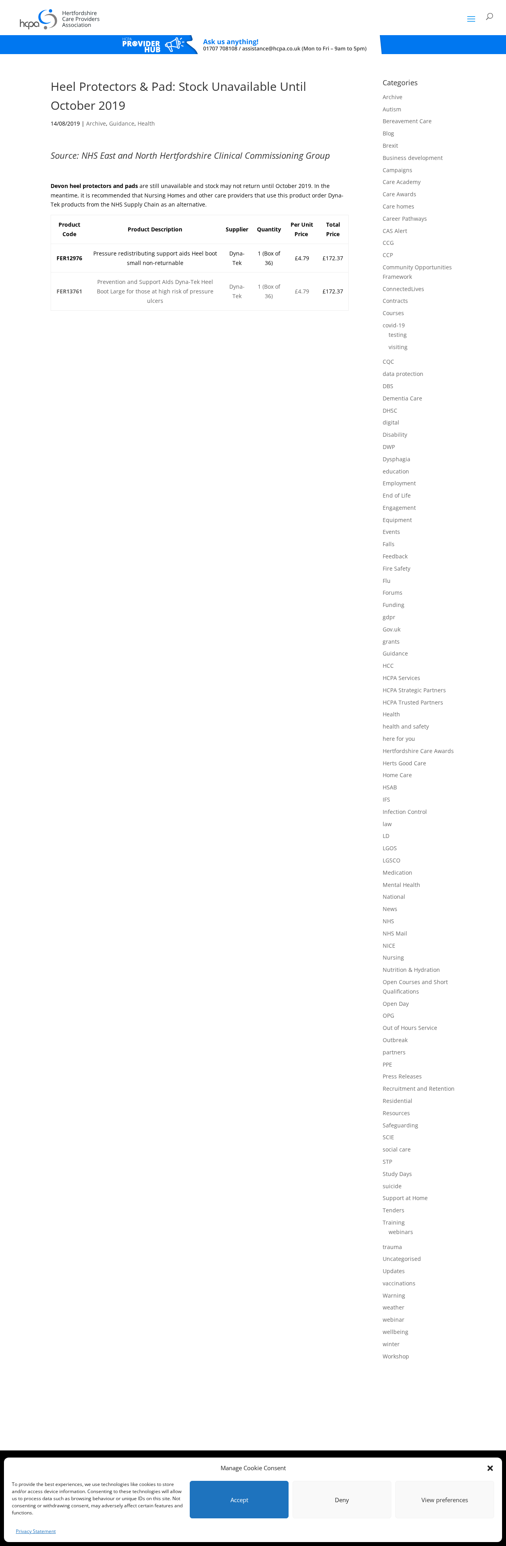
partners (394, 1052)
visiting (398, 347)
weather (393, 1307)
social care (397, 1149)
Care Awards (399, 194)
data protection (403, 374)
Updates (394, 1271)
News (390, 909)
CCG (388, 242)
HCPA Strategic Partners (414, 690)
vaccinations (399, 1283)
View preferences (444, 1500)
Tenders (393, 1210)
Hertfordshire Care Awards (418, 751)
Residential (397, 1101)
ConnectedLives (403, 289)
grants (391, 641)
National (394, 896)
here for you (399, 738)
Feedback (395, 556)
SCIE (388, 1137)
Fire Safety (396, 568)
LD (386, 836)
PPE (387, 1064)
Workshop (396, 1356)
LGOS (390, 848)
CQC (388, 361)
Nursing (393, 957)
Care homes (398, 206)
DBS (388, 386)
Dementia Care (402, 398)
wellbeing (395, 1332)
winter (391, 1344)
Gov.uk (391, 629)
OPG (388, 1015)
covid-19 (394, 325)
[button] (490, 1468)
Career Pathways (405, 218)
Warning (394, 1295)
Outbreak (395, 1040)
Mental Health (401, 885)
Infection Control (405, 811)
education (396, 471)
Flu (387, 580)
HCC (388, 665)
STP (387, 1161)
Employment (399, 483)
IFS (386, 799)
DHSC (390, 410)
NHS (388, 921)
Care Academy (402, 182)
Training (394, 1222)
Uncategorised (402, 1258)
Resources (396, 1113)
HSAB (390, 787)
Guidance (121, 123)
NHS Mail (395, 933)
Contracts (395, 300)
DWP (389, 447)
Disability (395, 434)
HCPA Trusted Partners (413, 702)
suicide (392, 1186)
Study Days (397, 1174)
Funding (393, 605)
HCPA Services (401, 678)
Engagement (399, 507)
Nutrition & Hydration (411, 969)
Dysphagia (396, 459)
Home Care (397, 775)
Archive (96, 123)
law (387, 824)
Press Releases (402, 1076)
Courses (393, 313)
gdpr (389, 617)
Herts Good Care (404, 763)
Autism (392, 109)
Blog (388, 133)
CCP (388, 255)
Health (146, 123)
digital (391, 422)
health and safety (406, 726)
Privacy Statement (36, 1531)
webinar (393, 1319)
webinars (401, 1232)
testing (398, 334)
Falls (389, 544)
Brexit (390, 145)
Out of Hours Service (410, 1027)
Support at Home (405, 1198)
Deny (342, 1500)
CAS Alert (395, 231)
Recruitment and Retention (419, 1088)
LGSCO (391, 860)
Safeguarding (400, 1125)
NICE (389, 945)
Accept (239, 1500)
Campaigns (397, 170)
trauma (392, 1247)
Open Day (396, 1003)
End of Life (397, 495)
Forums (392, 592)
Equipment (397, 520)
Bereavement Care (407, 121)
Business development (413, 158)
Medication (397, 872)
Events (391, 531)
